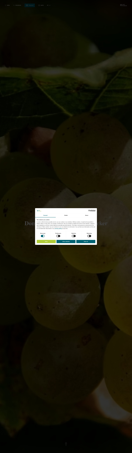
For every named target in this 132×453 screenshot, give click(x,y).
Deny (46, 241)
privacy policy (58, 228)
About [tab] (86, 215)
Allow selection (66, 241)
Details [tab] (66, 215)
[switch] (58, 236)
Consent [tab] (45, 215)
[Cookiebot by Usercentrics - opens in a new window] (89, 211)
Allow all (86, 241)
